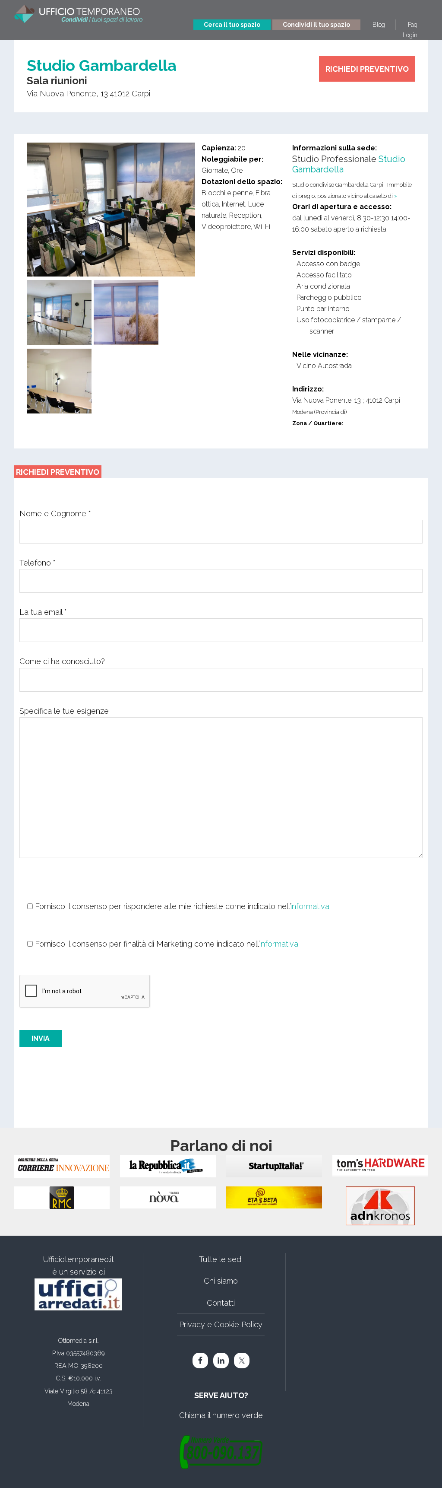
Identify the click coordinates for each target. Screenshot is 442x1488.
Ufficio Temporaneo (78, 16)
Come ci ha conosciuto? (62, 661)
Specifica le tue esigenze (64, 710)
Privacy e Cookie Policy (220, 1324)
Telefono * (37, 562)
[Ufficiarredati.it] (78, 1294)
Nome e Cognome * (55, 513)
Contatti (221, 1302)
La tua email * (43, 612)
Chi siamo (221, 1280)
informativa (309, 906)
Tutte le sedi (221, 1259)
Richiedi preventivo (367, 68)
